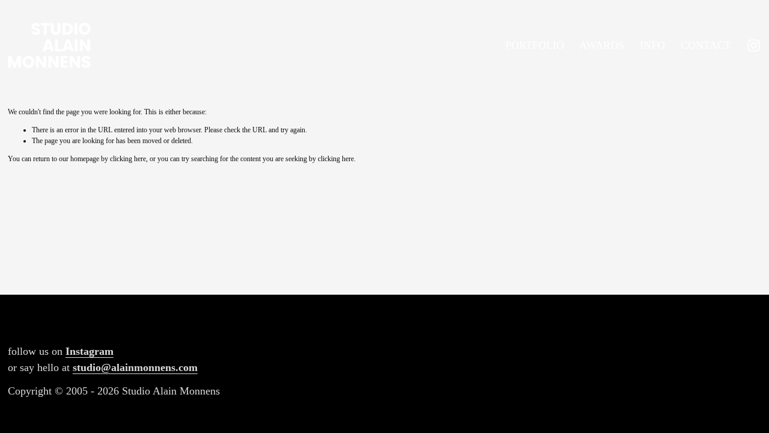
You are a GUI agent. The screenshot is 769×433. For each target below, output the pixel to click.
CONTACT (706, 45)
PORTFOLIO (534, 45)
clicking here (128, 159)
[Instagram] (753, 45)
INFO (652, 45)
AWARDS (601, 45)
